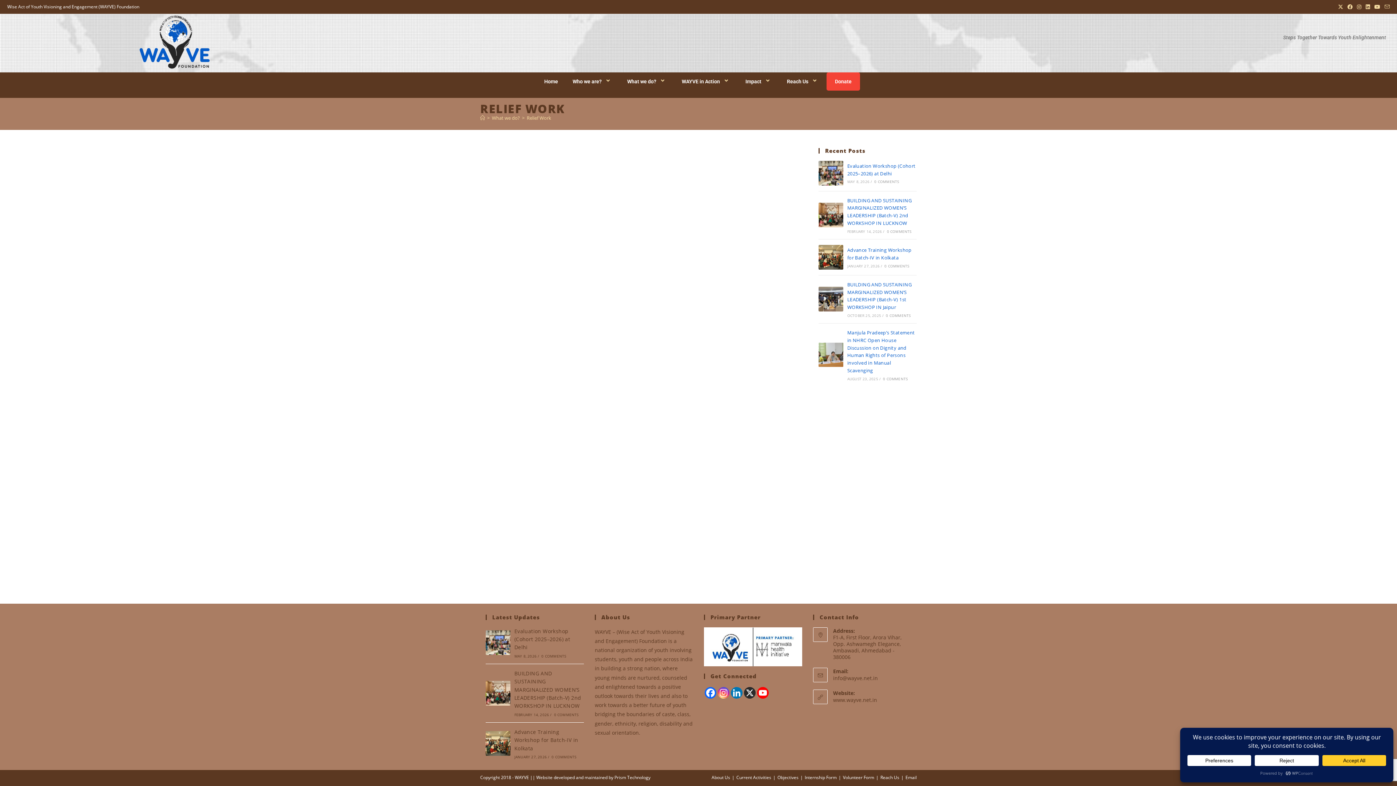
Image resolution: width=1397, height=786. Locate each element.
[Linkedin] (737, 693)
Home (551, 81)
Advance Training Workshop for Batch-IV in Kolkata (546, 740)
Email (911, 777)
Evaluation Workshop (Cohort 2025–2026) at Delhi (542, 639)
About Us (721, 777)
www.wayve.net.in (855, 699)
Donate (843, 81)
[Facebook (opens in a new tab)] (1350, 7)
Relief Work (539, 118)
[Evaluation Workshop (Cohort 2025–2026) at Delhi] (831, 173)
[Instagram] (723, 693)
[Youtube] (763, 693)
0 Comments (886, 181)
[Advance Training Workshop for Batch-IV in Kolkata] (831, 257)
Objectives (788, 777)
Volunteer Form (858, 777)
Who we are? (587, 81)
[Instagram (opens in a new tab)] (1359, 7)
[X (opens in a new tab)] (1340, 7)
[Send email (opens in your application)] (1386, 7)
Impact (753, 81)
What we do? (641, 81)
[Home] (482, 118)
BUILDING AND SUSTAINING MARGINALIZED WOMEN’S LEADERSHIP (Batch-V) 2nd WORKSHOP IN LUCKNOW (547, 690)
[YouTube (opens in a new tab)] (1377, 7)
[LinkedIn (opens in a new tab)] (1368, 7)
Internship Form (821, 777)
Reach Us (797, 81)
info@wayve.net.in (855, 678)
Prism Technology (632, 777)
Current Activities (753, 777)
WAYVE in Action (701, 81)
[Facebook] (710, 693)
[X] (750, 693)
